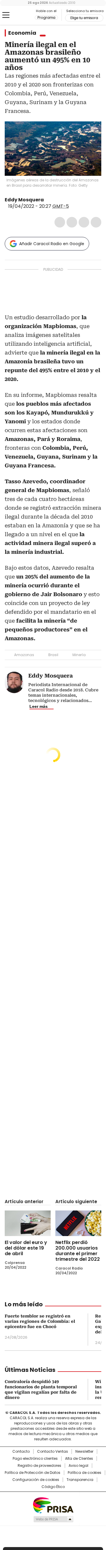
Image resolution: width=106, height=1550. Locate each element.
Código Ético (53, 1486)
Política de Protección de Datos (32, 1472)
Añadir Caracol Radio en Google (51, 244)
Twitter (72, 222)
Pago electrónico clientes (35, 1458)
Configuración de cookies (35, 1479)
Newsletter (84, 1451)
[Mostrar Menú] (6, 15)
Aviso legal (78, 1465)
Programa (46, 17)
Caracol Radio (20, 15)
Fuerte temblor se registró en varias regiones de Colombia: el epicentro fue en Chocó (40, 1321)
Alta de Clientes (79, 1458)
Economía (22, 32)
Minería (79, 654)
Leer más (38, 706)
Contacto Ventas (52, 1451)
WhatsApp (96, 222)
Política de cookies (84, 1472)
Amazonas (24, 654)
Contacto (21, 1451)
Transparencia (80, 1479)
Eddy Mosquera (24, 199)
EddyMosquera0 (48, 200)
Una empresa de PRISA (53, 1505)
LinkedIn (84, 222)
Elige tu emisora (84, 18)
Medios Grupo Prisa (53, 1519)
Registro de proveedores (39, 1465)
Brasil (53, 654)
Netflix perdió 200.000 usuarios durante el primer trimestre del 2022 (77, 1251)
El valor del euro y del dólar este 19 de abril (26, 1248)
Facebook (59, 222)
